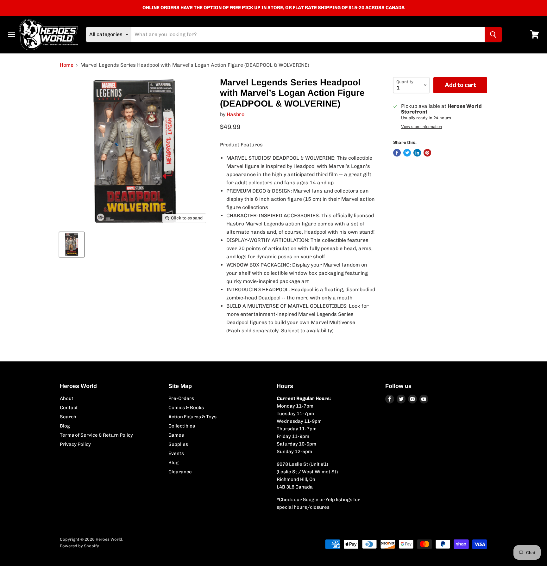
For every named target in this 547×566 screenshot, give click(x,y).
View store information (421, 127)
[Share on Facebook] (397, 153)
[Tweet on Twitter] (407, 153)
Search (68, 417)
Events (176, 453)
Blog (65, 426)
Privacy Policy (75, 444)
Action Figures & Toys (192, 417)
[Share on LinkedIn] (417, 153)
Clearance (180, 472)
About (66, 398)
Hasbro (235, 114)
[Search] (493, 34)
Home (66, 65)
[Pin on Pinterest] (427, 153)
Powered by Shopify (79, 546)
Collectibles (181, 426)
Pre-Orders (181, 398)
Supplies (178, 444)
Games (176, 435)
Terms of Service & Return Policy (96, 435)
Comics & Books (186, 407)
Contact (69, 407)
